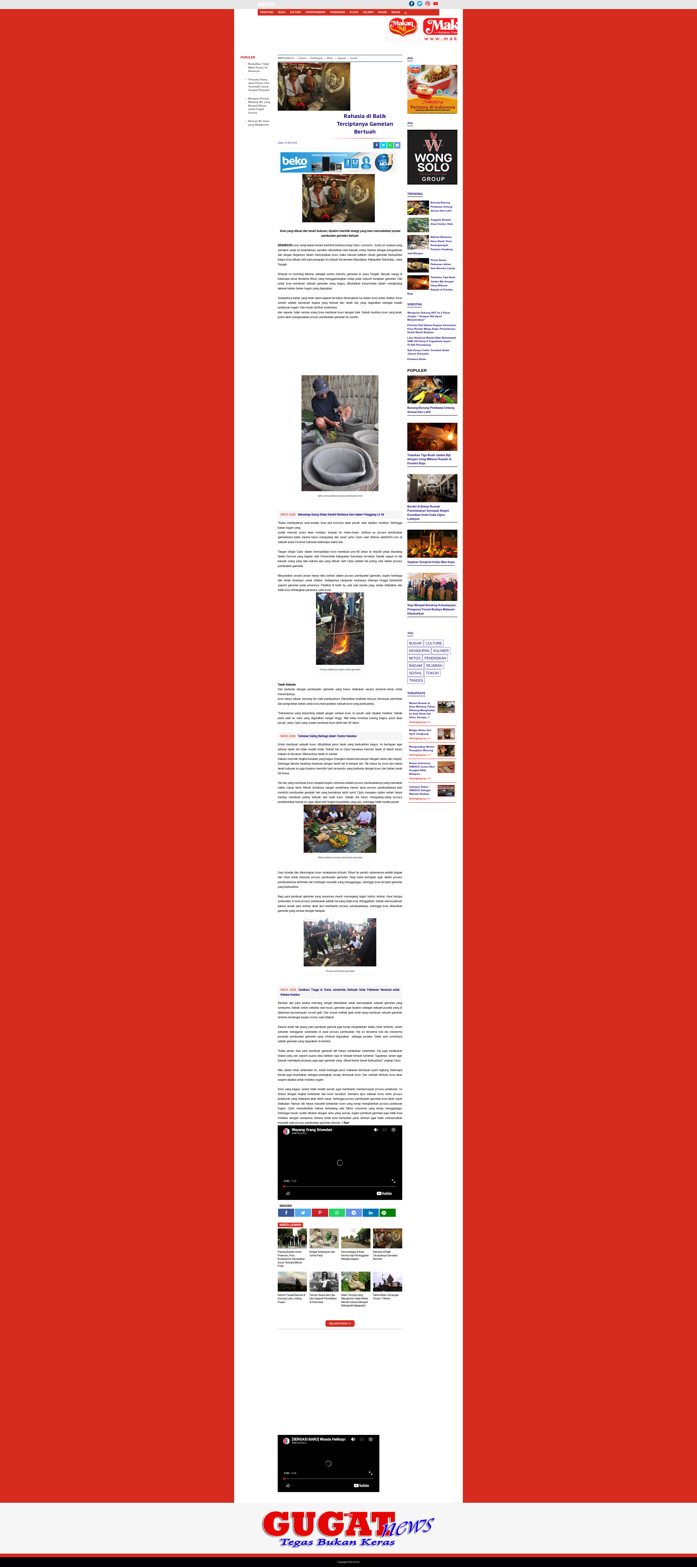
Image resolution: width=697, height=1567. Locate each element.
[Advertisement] (340, 349)
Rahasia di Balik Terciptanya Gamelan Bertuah (385, 1255)
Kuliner (441, 651)
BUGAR (396, 12)
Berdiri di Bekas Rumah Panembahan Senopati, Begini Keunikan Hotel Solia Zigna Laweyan (428, 512)
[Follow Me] (419, 6)
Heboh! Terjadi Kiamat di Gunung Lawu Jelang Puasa (291, 1299)
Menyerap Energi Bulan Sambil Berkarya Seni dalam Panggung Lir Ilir (341, 514)
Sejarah (434, 666)
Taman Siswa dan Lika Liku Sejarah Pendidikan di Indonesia (323, 1299)
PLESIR (354, 12)
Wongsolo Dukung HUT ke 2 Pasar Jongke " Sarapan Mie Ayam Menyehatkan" (428, 316)
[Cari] (406, 13)
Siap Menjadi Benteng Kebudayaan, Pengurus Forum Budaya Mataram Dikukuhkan (431, 609)
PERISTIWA (266, 12)
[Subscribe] (435, 6)
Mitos (415, 658)
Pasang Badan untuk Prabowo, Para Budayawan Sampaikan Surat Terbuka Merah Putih (291, 1258)
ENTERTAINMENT (316, 12)
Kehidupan (419, 651)
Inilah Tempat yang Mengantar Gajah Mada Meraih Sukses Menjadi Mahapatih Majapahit (354, 1300)
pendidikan (435, 658)
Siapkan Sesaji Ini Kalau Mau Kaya (431, 562)
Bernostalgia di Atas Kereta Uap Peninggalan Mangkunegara (355, 1255)
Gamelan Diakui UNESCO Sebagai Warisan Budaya (420, 790)
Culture (433, 643)
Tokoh (432, 673)
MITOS (266, 4)
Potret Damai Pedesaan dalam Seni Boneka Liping (443, 264)
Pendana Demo (416, 359)
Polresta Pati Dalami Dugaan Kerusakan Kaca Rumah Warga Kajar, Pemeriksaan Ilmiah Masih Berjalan (431, 329)
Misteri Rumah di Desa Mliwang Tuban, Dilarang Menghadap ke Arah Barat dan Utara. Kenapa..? (422, 710)
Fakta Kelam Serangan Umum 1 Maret (386, 1297)
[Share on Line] (388, 1213)
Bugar (415, 643)
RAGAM (382, 12)
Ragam (415, 666)
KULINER (368, 12)
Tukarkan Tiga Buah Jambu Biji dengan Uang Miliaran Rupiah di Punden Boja (431, 285)
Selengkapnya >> (419, 722)
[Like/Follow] (411, 6)
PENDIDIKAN (337, 12)
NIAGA (281, 12)
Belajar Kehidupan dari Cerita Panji (322, 1253)
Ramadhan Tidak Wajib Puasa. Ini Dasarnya (258, 67)
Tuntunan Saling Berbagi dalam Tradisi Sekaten (327, 736)
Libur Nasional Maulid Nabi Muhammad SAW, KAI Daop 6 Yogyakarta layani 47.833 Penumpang (431, 341)
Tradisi (416, 680)
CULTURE (295, 12)
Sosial (415, 673)
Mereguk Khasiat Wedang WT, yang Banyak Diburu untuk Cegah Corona (259, 105)
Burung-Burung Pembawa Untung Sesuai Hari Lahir (441, 206)
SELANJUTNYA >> (340, 1323)
